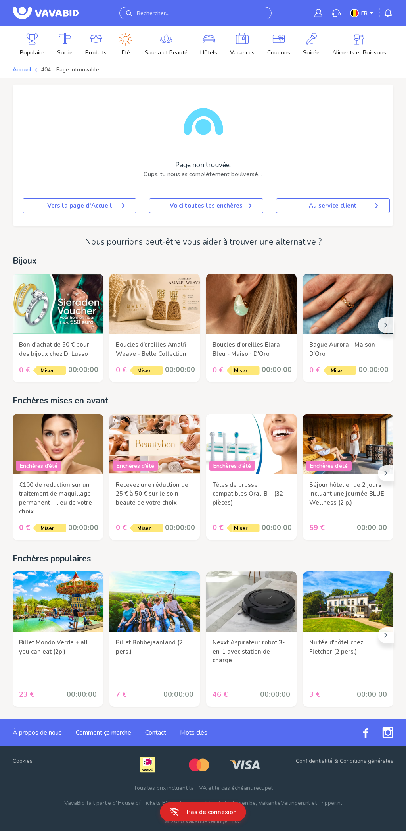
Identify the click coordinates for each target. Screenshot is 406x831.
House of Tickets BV (144, 803)
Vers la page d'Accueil (79, 206)
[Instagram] (380, 732)
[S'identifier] (318, 13)
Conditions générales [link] (366, 761)
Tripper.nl (330, 803)
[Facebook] (358, 732)
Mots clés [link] (193, 732)
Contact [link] (155, 732)
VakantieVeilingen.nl (284, 803)
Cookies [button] (23, 761)
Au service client (333, 206)
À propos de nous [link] (37, 732)
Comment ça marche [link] (103, 732)
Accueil (22, 69)
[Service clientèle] (336, 13)
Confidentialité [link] (314, 761)
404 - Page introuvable (70, 69)
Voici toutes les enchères (206, 206)
